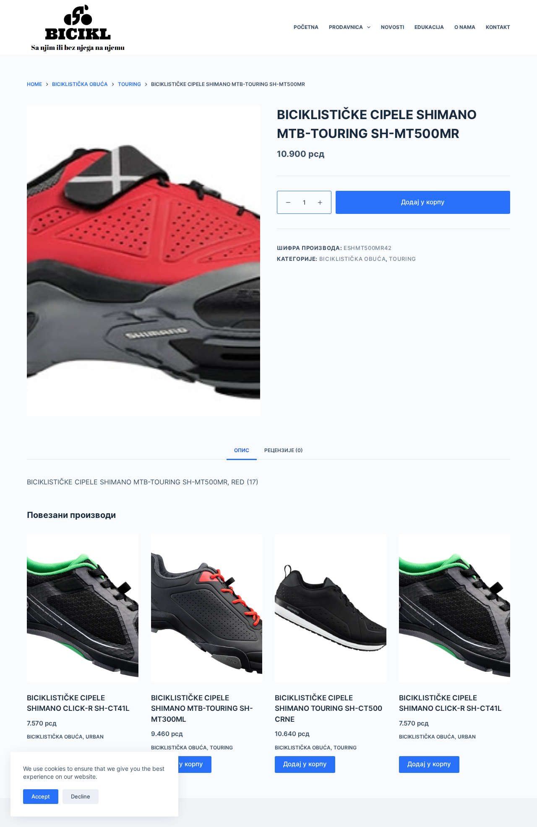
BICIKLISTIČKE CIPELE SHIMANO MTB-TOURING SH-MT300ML (202, 708)
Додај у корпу (423, 202)
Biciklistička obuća (352, 258)
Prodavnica (346, 27)
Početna (306, 27)
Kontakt (498, 27)
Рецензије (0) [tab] (283, 450)
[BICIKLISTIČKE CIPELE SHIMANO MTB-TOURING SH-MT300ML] (207, 608)
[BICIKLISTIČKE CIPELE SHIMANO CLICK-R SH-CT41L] (82, 608)
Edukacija (429, 27)
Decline (80, 796)
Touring (402, 258)
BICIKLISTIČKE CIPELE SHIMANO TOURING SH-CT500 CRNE (328, 708)
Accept (40, 796)
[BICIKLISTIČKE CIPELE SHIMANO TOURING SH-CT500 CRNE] (330, 608)
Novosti (392, 27)
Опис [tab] (241, 450)
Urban (95, 736)
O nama (464, 27)
